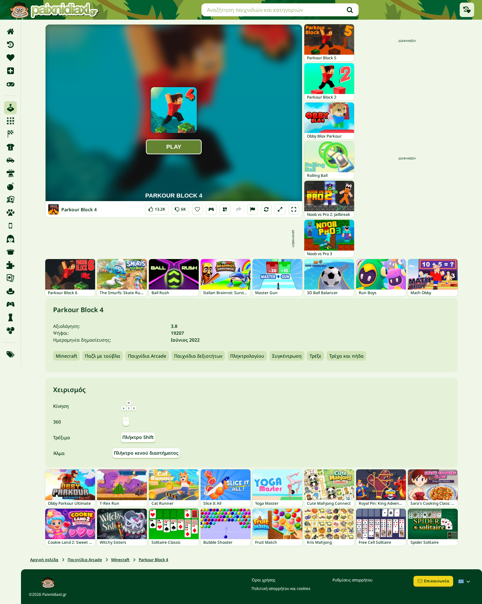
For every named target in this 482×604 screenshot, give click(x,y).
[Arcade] (10, 107)
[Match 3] (10, 120)
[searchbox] (280, 9)
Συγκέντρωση (287, 356)
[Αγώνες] (10, 134)
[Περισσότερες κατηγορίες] (10, 354)
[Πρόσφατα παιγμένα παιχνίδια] (467, 10)
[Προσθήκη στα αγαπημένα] (197, 209)
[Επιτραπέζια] (10, 199)
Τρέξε (315, 356)
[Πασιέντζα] (10, 278)
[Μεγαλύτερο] (280, 209)
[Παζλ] (10, 265)
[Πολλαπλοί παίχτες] (10, 304)
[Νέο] (10, 70)
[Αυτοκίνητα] (10, 160)
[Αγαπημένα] (10, 57)
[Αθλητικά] (10, 147)
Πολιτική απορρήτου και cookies (281, 588)
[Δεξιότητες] (10, 173)
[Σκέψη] (10, 317)
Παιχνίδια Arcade (147, 356)
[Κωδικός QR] (225, 209)
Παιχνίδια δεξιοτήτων (198, 356)
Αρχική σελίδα (44, 559)
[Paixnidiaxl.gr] (54, 10)
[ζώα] (10, 212)
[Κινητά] (10, 225)
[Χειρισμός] (211, 209)
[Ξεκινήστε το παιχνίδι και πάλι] (266, 209)
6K (180, 208)
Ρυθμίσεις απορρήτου (352, 580)
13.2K (156, 208)
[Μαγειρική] (10, 251)
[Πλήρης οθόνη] (293, 209)
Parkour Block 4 (153, 559)
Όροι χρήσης (263, 580)
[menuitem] (10, 31)
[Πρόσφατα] (10, 44)
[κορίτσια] (10, 238)
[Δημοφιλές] (10, 83)
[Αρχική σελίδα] (10, 31)
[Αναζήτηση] (349, 10)
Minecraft (66, 356)
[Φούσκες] (10, 330)
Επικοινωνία (436, 581)
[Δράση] (10, 186)
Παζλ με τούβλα (102, 356)
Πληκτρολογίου (247, 356)
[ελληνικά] (465, 581)
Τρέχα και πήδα (346, 356)
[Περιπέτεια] (10, 291)
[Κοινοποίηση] (238, 209)
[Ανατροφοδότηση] (252, 209)
